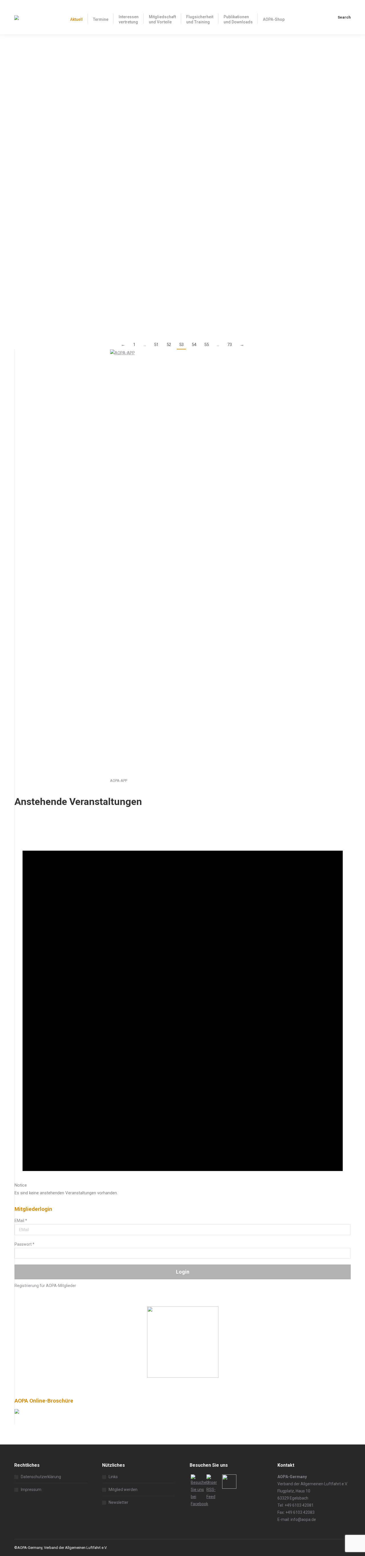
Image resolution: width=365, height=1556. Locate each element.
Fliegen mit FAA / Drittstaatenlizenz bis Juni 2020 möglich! (87, 106)
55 (206, 344)
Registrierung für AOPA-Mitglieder (45, 1285)
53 (181, 344)
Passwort (25, 1244)
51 (156, 344)
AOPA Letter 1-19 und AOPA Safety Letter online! (74, 154)
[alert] (183, 1004)
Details (20, 95)
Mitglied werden (123, 1489)
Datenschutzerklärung (41, 1476)
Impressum (31, 1489)
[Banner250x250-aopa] (182, 1376)
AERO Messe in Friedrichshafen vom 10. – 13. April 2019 (84, 234)
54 (194, 344)
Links (113, 1476)
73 (229, 344)
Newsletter (118, 1502)
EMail (21, 1220)
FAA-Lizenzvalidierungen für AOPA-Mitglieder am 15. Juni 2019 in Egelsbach (109, 58)
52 (169, 344)
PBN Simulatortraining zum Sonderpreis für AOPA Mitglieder (89, 282)
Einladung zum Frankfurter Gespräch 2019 (67, 186)
